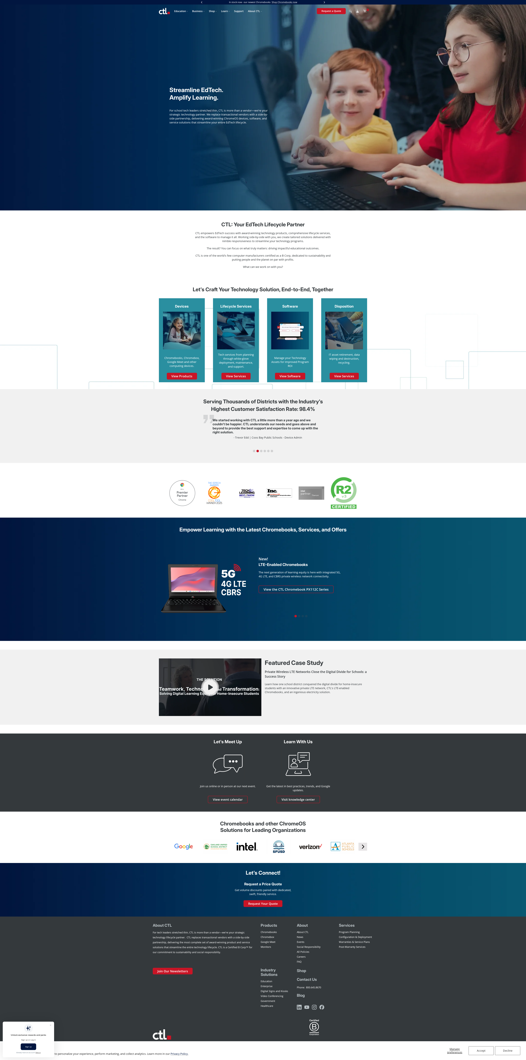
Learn (224, 11)
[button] (254, 451)
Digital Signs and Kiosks (274, 991)
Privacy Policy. (179, 1054)
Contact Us (307, 979)
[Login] (357, 11)
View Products (181, 376)
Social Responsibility (309, 946)
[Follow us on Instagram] (314, 1007)
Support (239, 11)
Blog (301, 995)
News (300, 937)
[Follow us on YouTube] (306, 1007)
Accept (481, 1050)
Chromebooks (269, 932)
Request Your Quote (263, 903)
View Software (290, 376)
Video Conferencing (272, 996)
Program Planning (349, 932)
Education (180, 11)
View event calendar (228, 799)
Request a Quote (331, 11)
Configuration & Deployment (355, 937)
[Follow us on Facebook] (321, 1007)
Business (197, 11)
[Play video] (210, 687)
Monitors (266, 946)
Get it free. (292, 2)
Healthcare (267, 1006)
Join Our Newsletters (172, 971)
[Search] (350, 11)
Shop (212, 11)
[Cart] (365, 11)
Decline (507, 1050)
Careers (301, 956)
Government (268, 1001)
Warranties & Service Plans (354, 942)
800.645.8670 (313, 987)
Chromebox (267, 937)
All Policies (303, 951)
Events (300, 942)
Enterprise (266, 986)
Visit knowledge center (298, 799)
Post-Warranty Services (352, 946)
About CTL (254, 11)
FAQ (299, 961)
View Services (236, 376)
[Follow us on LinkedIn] (299, 1007)
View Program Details (281, 604)
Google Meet (268, 942)
